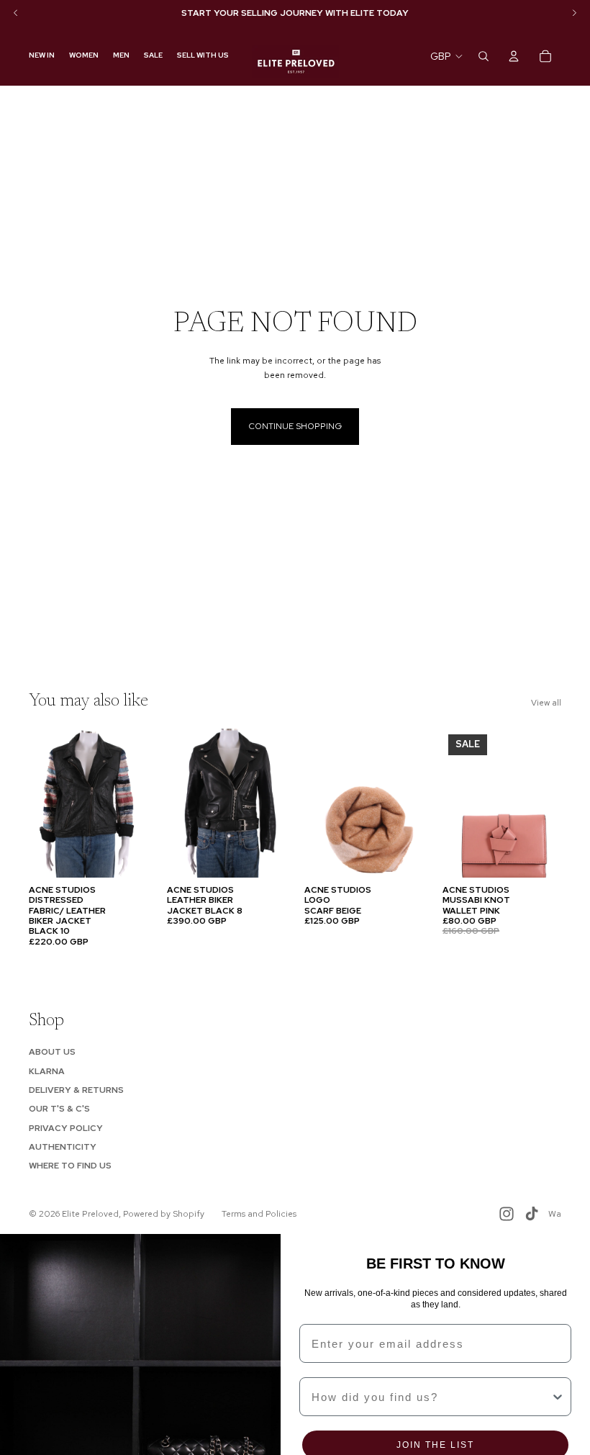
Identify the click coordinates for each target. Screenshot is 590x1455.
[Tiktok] (531, 1213)
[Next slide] (132, 803)
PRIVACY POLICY (66, 1128)
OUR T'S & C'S (59, 1108)
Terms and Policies (259, 1214)
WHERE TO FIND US (70, 1165)
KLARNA (47, 1071)
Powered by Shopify (163, 1214)
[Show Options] (557, 1396)
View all (546, 702)
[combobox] (431, 1396)
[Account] (514, 56)
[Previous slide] (44, 803)
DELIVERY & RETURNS (76, 1090)
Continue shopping (295, 426)
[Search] (483, 56)
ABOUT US (52, 1052)
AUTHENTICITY (62, 1147)
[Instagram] (506, 1213)
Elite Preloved (90, 1214)
